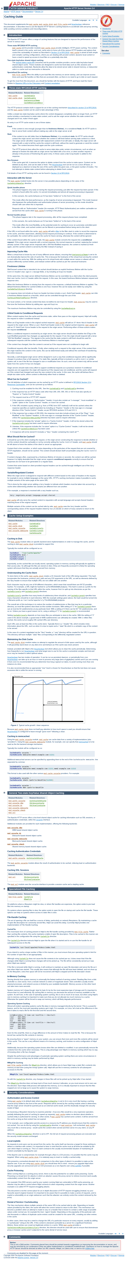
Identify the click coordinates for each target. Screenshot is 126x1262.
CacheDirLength (36, 531)
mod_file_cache (61, 24)
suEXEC (78, 1166)
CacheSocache (35, 533)
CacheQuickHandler (15, 183)
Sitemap (121, 5)
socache (39, 820)
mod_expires (79, 302)
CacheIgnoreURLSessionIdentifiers (23, 1228)
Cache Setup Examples (110, 36)
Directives (101, 5)
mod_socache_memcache (18, 531)
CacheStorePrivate (20, 423)
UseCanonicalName (32, 100)
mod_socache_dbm (15, 803)
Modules (93, 5)
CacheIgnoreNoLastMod (30, 418)
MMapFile (28, 899)
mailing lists (89, 1248)
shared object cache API (25, 62)
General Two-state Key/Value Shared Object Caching (112, 40)
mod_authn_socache (16, 801)
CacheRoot (34, 526)
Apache (6, 11)
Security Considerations (110, 46)
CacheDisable (30, 98)
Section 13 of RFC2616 (60, 52)
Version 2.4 (39, 11)
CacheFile (28, 897)
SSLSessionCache (37, 803)
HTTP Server (15, 11)
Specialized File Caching (111, 44)
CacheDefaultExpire (16, 289)
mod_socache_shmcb (16, 810)
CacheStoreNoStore (29, 429)
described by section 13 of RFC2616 (82, 108)
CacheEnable (29, 96)
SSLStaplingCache (37, 805)
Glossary (114, 5)
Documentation (27, 11)
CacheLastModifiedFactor (18, 298)
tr (97, 20)
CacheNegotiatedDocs (33, 103)
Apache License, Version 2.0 (28, 1258)
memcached (83, 742)
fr (93, 20)
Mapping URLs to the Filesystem (28, 83)
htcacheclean (76, 24)
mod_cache (33, 24)
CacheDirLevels (36, 528)
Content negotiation (52, 83)
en (89, 20)
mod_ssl (11, 813)
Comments (106, 53)
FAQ (107, 5)
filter (57, 231)
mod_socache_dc (15, 805)
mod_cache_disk (46, 24)
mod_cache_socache (16, 528)
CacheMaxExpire (68, 308)
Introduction (106, 29)
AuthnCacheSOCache (38, 801)
